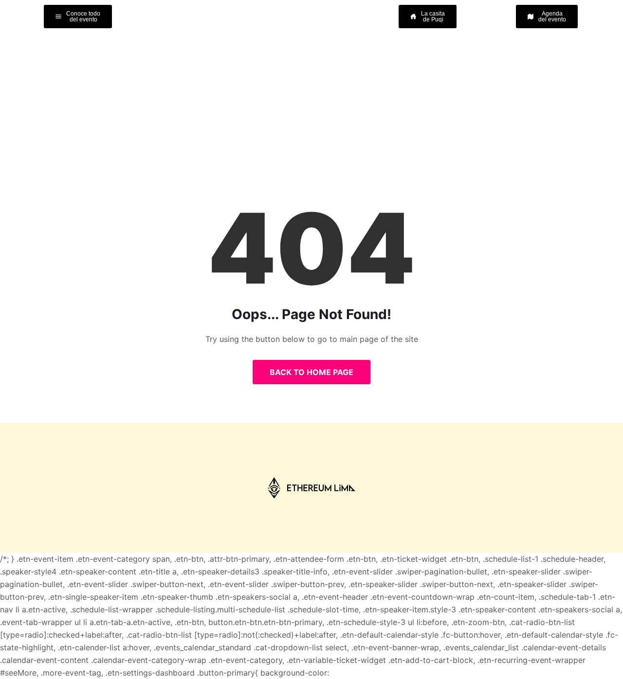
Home (276, 92)
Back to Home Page (311, 372)
